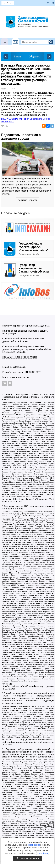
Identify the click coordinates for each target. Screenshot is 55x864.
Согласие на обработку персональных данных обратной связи (23, 340)
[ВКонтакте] (48, 126)
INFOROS (30, 372)
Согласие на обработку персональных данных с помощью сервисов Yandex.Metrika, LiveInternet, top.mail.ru (27, 349)
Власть (18, 56)
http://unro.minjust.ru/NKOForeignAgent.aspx (23, 686)
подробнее (34, 844)
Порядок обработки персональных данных (26, 325)
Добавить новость (28, 200)
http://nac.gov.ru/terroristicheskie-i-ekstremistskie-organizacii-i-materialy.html (28, 741)
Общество (34, 56)
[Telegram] (52, 126)
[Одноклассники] (44, 126)
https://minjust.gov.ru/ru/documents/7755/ (33, 499)
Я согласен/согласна (27, 858)
